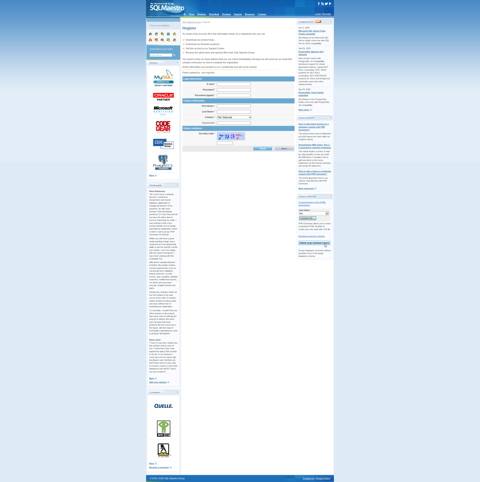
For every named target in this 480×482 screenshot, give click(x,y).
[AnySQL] (150, 35)
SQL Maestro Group (191, 22)
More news (303, 110)
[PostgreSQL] (168, 35)
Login (318, 14)
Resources (250, 14)
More (151, 175)
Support (238, 14)
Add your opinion (158, 382)
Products (201, 14)
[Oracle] (156, 41)
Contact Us (308, 478)
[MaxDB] (174, 41)
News (191, 14)
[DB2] (168, 41)
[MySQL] (156, 35)
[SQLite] (174, 35)
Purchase (226, 14)
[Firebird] (150, 41)
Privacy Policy (323, 478)
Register (326, 14)
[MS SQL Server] (162, 35)
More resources (306, 188)
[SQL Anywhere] (162, 41)
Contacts (262, 14)
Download (214, 14)
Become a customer (159, 467)
